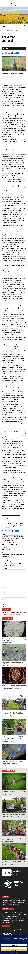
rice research (14, 542)
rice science (20, 542)
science (4, 544)
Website (4, 599)
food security (17, 536)
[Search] (24, 26)
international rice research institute (10, 540)
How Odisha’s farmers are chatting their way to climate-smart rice (14, 828)
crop (19, 534)
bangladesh (14, 534)
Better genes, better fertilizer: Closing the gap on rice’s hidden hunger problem (14, 805)
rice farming (7, 542)
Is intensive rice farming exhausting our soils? (14, 652)
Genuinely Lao (6, 548)
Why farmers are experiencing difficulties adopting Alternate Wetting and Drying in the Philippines (14, 727)
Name (4, 588)
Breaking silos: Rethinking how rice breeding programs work (14, 781)
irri (19, 540)
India (12, 538)
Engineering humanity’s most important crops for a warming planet (14, 752)
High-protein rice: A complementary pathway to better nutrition (14, 629)
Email (4, 593)
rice (3, 542)
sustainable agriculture (12, 544)
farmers (8, 536)
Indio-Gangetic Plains (18, 538)
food (12, 536)
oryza (22, 540)
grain (22, 536)
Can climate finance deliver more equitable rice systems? (14, 851)
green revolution (5, 538)
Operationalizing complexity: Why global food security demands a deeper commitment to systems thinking (14, 702)
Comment (5, 568)
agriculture (8, 534)
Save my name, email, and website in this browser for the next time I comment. (14, 606)
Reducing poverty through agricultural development (13, 554)
